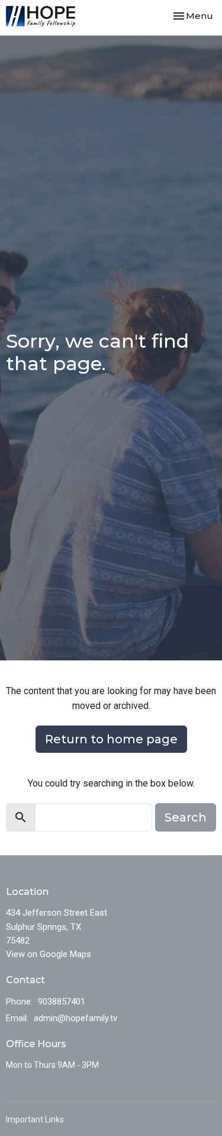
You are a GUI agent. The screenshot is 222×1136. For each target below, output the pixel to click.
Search (186, 817)
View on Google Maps (48, 954)
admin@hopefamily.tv (75, 1018)
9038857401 (61, 1001)
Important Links (35, 1119)
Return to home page (111, 739)
